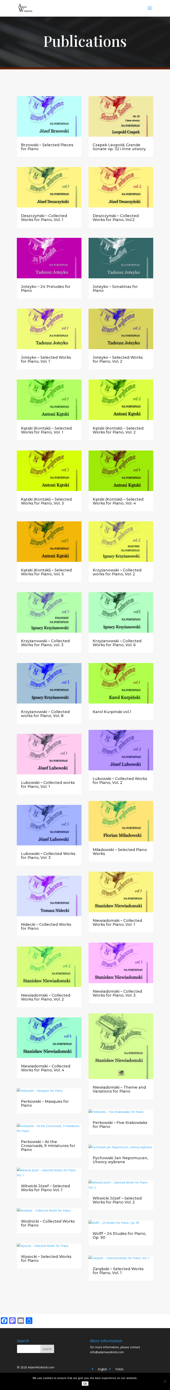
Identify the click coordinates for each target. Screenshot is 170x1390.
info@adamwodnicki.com (107, 1352)
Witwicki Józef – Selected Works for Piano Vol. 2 (117, 1200)
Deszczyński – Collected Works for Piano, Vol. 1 (44, 218)
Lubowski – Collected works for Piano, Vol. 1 (48, 784)
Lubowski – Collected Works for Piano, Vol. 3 (48, 855)
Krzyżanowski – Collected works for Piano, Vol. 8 (45, 714)
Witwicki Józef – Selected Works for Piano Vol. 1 (45, 1188)
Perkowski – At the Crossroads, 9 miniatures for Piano (48, 1146)
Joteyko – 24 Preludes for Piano (45, 288)
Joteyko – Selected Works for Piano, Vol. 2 (118, 359)
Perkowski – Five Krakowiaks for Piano (120, 1124)
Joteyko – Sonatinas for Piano (115, 288)
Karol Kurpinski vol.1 (112, 712)
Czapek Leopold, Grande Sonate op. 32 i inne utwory (119, 147)
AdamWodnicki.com (41, 1367)
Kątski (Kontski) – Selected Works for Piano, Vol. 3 (46, 501)
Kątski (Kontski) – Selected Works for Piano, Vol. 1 (46, 430)
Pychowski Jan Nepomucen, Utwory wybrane (120, 1160)
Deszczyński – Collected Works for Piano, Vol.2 (116, 218)
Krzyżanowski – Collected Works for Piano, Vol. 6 (117, 643)
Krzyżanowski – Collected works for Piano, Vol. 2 (117, 572)
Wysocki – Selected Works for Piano (46, 1258)
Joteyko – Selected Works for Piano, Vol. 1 (46, 359)
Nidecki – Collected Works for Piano (46, 926)
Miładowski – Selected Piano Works (120, 851)
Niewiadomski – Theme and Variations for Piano (119, 1089)
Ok (85, 1383)
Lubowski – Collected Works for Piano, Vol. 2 (120, 780)
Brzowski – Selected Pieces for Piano (47, 147)
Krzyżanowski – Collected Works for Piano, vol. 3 (45, 643)
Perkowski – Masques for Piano (45, 1103)
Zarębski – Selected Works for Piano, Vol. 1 (118, 1271)
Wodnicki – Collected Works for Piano (48, 1223)
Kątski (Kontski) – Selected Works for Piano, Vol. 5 (46, 572)
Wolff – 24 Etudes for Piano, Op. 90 (119, 1235)
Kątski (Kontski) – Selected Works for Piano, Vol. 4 (118, 501)
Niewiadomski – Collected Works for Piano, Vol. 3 (117, 993)
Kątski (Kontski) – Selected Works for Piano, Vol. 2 (118, 430)
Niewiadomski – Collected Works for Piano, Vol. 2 (45, 997)
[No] (165, 1381)
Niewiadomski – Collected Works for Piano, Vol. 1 (117, 922)
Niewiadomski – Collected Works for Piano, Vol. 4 (45, 1068)
